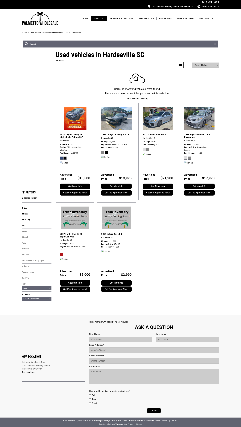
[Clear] (34, 198)
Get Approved (206, 18)
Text (94, 399)
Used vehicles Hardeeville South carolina (46, 33)
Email (94, 403)
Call (93, 395)
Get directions (28, 372)
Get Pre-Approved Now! (75, 192)
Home (85, 18)
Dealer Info (165, 18)
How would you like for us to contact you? (109, 391)
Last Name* (162, 334)
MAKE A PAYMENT (185, 18)
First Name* (95, 334)
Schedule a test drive (121, 18)
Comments (94, 366)
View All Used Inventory (137, 98)
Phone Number (96, 355)
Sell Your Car (146, 18)
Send (153, 410)
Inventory (99, 18)
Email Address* (96, 345)
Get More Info (75, 186)
